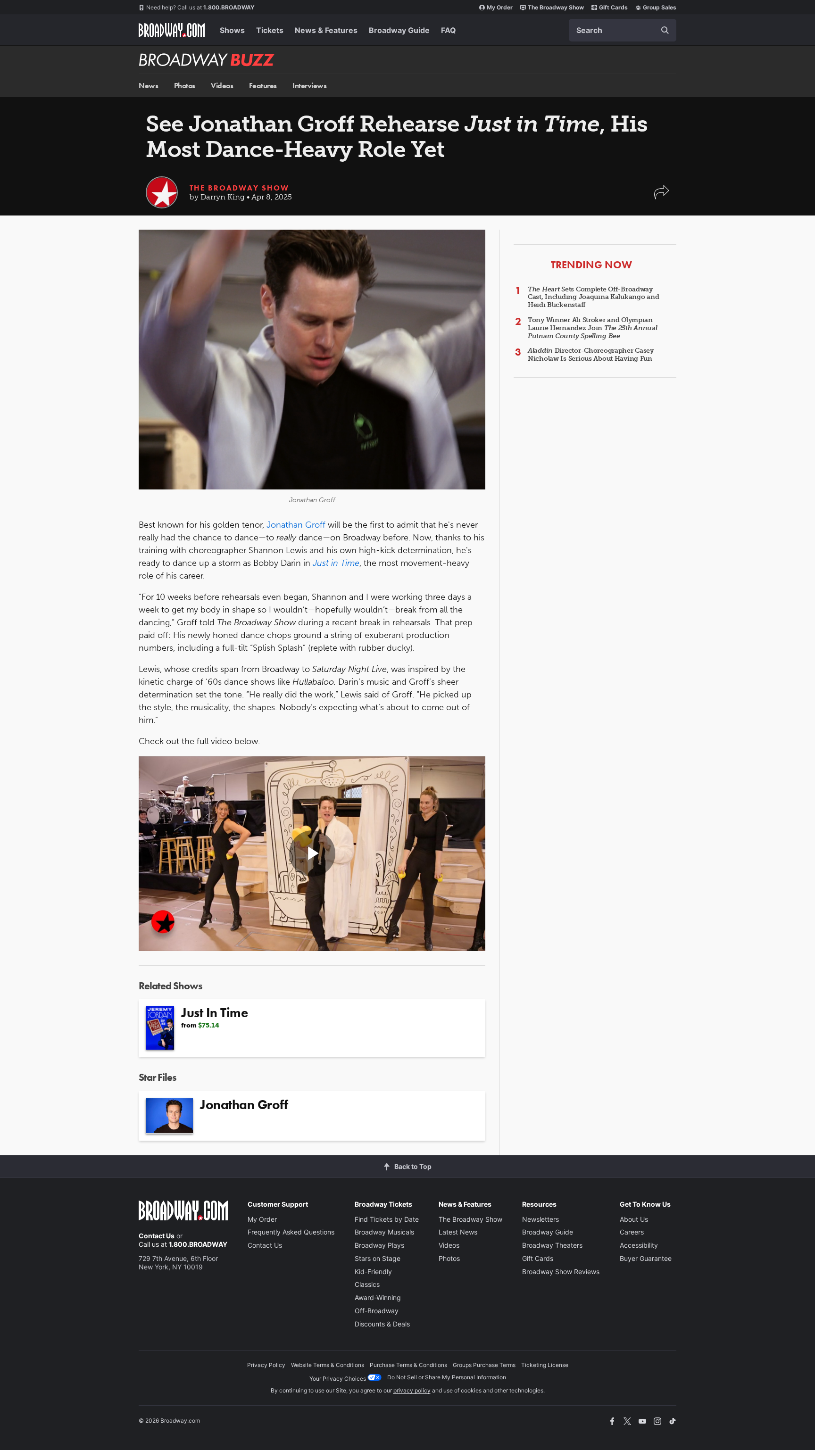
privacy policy (412, 1390)
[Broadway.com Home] (172, 30)
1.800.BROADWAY (200, 7)
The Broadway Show (556, 7)
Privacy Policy (266, 1364)
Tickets (269, 30)
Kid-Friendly (373, 1272)
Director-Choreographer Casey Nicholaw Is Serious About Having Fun (591, 355)
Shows (232, 30)
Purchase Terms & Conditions (408, 1364)
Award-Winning (378, 1297)
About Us (634, 1219)
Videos (222, 85)
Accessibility (639, 1245)
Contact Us (157, 1236)
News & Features (326, 30)
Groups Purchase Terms (484, 1364)
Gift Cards (613, 7)
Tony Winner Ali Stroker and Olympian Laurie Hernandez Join (592, 328)
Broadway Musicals (384, 1232)
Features (263, 85)
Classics (367, 1284)
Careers (632, 1232)
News (148, 85)
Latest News (458, 1232)
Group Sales (659, 7)
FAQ (448, 30)
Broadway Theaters (552, 1245)
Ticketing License (544, 1364)
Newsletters (540, 1219)
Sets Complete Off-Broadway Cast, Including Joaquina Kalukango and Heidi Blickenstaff (593, 297)
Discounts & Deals (382, 1324)
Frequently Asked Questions (291, 1232)
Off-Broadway (377, 1311)
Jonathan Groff (295, 525)
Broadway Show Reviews (560, 1272)
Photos (184, 85)
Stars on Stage (377, 1258)
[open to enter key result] (665, 30)
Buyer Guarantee (646, 1258)
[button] (661, 196)
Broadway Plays (379, 1245)
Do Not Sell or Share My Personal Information (446, 1377)
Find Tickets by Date (387, 1219)
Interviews (309, 85)
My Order (500, 7)
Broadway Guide (399, 30)
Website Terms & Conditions (327, 1364)
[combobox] (622, 30)
